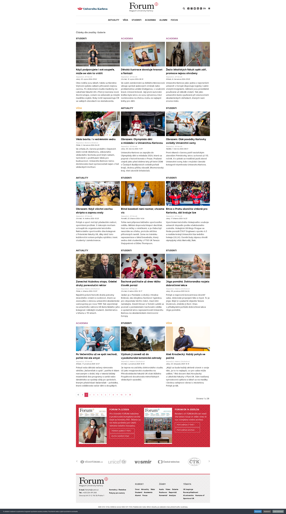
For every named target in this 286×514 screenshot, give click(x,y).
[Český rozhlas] (194, 461)
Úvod (137, 489)
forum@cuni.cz (91, 490)
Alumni (138, 495)
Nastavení (267, 511)
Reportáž (173, 492)
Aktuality (127, 108)
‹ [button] (77, 460)
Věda (79, 108)
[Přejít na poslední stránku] (130, 395)
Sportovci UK (188, 498)
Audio (161, 489)
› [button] (209, 460)
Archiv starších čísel (120, 436)
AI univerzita (188, 495)
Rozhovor (163, 492)
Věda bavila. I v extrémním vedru (96, 139)
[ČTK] (169, 461)
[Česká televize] (143, 461)
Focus (144, 495)
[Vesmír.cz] (117, 461)
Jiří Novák (88, 77)
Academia (127, 38)
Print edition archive (186, 430)
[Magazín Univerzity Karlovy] (143, 8)
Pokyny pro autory (117, 493)
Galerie (175, 489)
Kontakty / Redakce (117, 490)
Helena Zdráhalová (92, 289)
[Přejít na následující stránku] (126, 395)
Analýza (172, 495)
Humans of (199, 495)
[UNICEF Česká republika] (91, 461)
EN (204, 8)
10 (121, 395)
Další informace (278, 511)
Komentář (163, 495)
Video (168, 489)
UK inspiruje (188, 489)
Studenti (81, 38)
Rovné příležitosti (190, 492)
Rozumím (258, 511)
